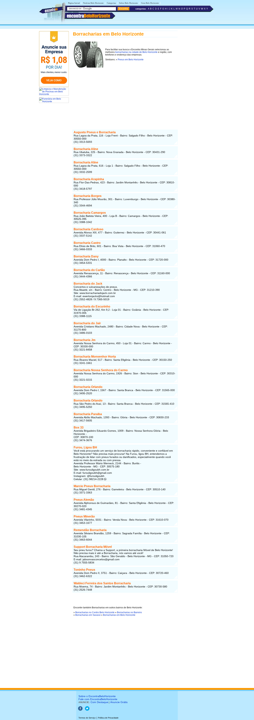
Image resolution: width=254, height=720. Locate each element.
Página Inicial (74, 3)
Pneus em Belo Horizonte (131, 59)
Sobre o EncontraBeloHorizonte (97, 696)
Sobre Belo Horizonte (128, 3)
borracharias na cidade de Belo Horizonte (136, 52)
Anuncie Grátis (119, 702)
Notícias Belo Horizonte (93, 3)
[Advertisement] (125, 95)
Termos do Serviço (87, 718)
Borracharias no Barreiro (129, 612)
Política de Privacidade (108, 718)
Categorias (111, 3)
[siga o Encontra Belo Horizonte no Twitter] (87, 710)
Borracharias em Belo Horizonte (119, 615)
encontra (88, 16)
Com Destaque (99, 702)
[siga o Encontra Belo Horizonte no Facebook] (80, 710)
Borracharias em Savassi (88, 615)
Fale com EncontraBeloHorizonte (97, 699)
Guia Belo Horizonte (150, 3)
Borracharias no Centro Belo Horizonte (95, 612)
